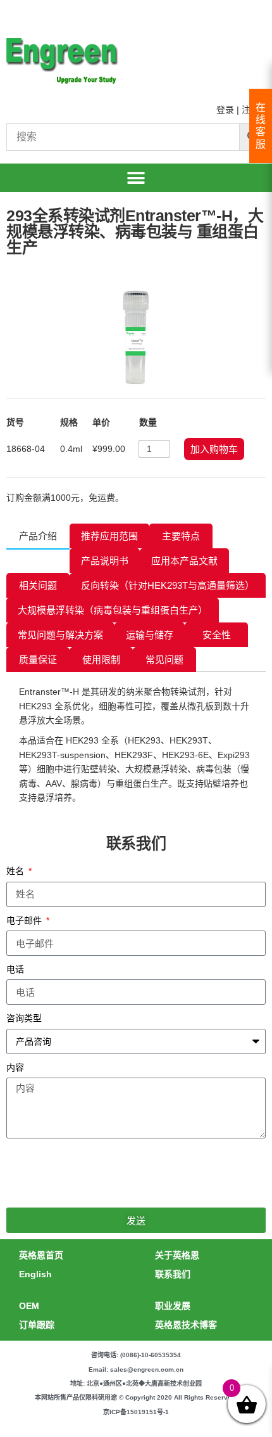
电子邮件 (25, 920)
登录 (225, 110)
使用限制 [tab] (101, 659)
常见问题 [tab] (164, 659)
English (35, 1274)
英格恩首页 (41, 1255)
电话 (15, 969)
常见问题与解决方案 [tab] (60, 634)
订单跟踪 (36, 1325)
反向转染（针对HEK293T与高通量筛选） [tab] (167, 585)
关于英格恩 (177, 1255)
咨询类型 (24, 1018)
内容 (15, 1067)
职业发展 (172, 1306)
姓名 (16, 871)
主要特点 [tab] (181, 536)
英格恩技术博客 (186, 1325)
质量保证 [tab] (38, 659)
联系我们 (172, 1274)
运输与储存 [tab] (149, 634)
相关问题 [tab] (38, 585)
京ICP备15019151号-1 (136, 1411)
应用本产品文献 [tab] (184, 560)
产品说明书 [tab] (104, 560)
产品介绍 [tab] (38, 536)
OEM (29, 1306)
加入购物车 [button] (214, 449)
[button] (136, 178)
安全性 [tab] (216, 634)
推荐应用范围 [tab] (109, 536)
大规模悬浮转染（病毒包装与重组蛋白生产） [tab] (112, 610)
